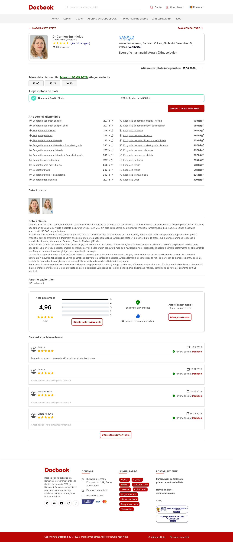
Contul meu (176, 7)
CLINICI (67, 18)
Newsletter (126, 509)
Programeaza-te (129, 504)
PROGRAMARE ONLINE (135, 18)
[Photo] (35, 206)
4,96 (45, 307)
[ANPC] (172, 509)
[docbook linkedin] (62, 503)
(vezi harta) (135, 46)
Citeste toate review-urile (87, 322)
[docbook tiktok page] (76, 503)
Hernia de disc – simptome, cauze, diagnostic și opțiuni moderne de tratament (168, 491)
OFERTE (125, 489)
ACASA (56, 18)
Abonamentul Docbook (101, 18)
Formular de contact (96, 490)
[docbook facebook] (48, 503)
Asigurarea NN (128, 494)
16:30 (69, 83)
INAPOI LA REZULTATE (44, 28)
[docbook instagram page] (69, 503)
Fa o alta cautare (189, 28)
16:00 (36, 83)
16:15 (53, 83)
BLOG (178, 18)
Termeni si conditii (179, 537)
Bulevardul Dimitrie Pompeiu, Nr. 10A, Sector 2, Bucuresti (99, 482)
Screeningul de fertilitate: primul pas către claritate (169, 480)
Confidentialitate (156, 537)
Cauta (158, 7)
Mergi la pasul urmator (185, 108)
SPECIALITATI (140, 484)
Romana (198, 7)
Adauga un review (180, 317)
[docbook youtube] (55, 503)
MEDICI (79, 18)
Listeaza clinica (129, 499)
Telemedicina (162, 18)
